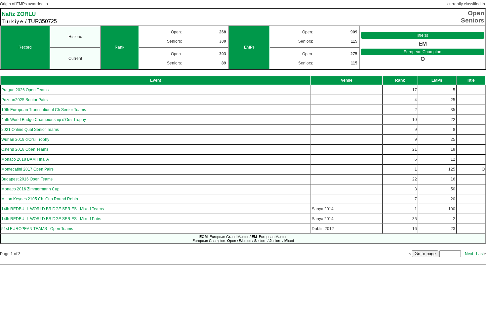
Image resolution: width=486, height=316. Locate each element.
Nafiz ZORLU (19, 14)
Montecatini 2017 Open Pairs (27, 169)
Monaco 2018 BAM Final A (25, 159)
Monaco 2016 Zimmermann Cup (30, 189)
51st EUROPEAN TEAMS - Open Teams (37, 228)
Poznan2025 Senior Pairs (24, 100)
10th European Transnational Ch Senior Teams (43, 109)
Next (469, 254)
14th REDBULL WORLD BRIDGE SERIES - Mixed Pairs (51, 219)
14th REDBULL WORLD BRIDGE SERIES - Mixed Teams (52, 209)
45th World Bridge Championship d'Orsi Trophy (43, 119)
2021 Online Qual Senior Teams (30, 129)
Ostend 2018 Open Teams (24, 149)
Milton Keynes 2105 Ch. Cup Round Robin (39, 199)
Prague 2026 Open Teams (25, 90)
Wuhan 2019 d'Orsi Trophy (25, 139)
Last (480, 254)
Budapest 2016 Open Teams (27, 179)
